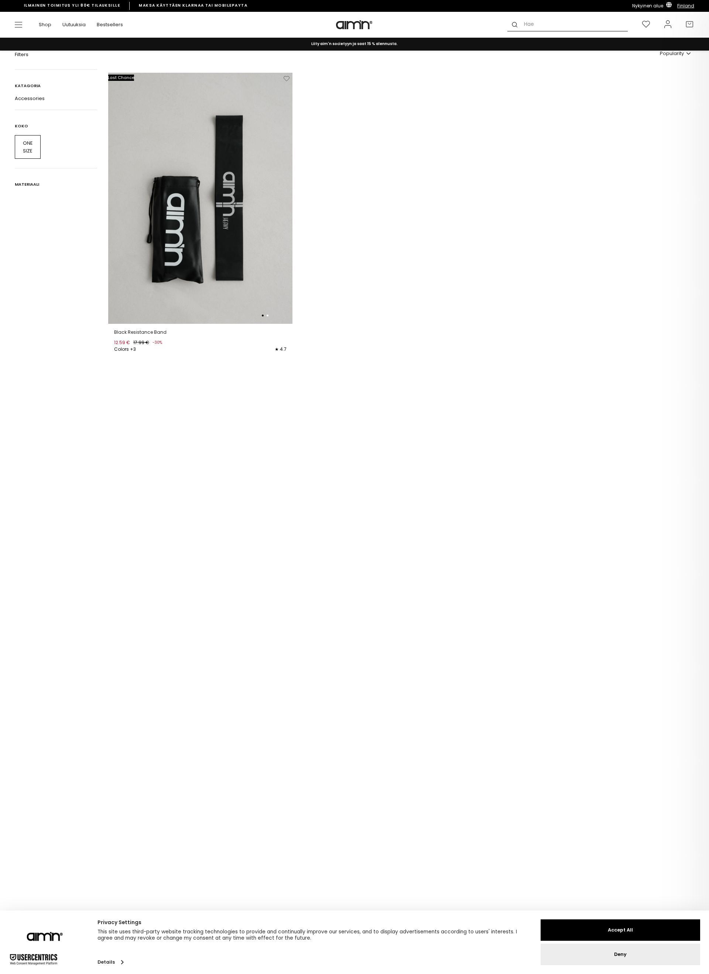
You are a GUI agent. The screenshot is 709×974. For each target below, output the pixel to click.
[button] (263, 315)
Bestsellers (110, 24)
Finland (685, 6)
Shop (45, 24)
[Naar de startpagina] (354, 25)
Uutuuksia (74, 24)
